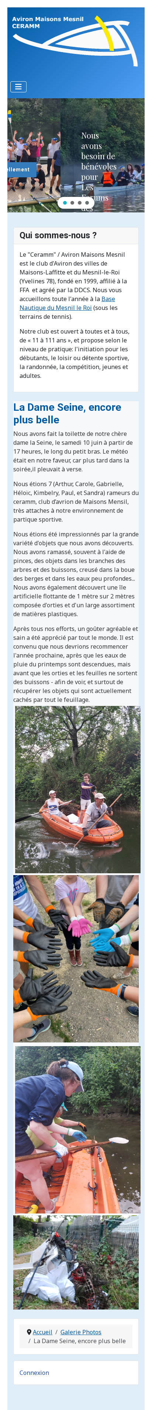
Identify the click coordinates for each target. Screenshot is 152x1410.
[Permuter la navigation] (18, 86)
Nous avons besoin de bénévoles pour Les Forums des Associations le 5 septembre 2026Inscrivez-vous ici (46, 202)
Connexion (34, 1373)
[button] (65, 203)
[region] (76, 155)
